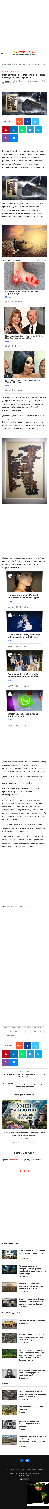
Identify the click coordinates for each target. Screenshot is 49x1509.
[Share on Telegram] (30, 129)
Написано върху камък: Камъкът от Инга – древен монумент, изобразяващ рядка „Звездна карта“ (33, 1440)
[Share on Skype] (38, 129)
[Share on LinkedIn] (14, 129)
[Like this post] (19, 121)
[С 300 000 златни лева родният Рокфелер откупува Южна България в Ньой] (9, 1373)
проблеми (32, 1032)
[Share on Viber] (6, 138)
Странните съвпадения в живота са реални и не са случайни (29, 1423)
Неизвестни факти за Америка (32, 1320)
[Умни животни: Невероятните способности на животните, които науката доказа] (24, 1114)
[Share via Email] (14, 138)
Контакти (32, 1470)
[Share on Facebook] (27, 121)
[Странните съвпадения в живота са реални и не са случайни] (9, 1424)
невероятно (19, 1032)
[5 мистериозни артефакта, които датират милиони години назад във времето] (9, 1395)
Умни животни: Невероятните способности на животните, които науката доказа (32, 1253)
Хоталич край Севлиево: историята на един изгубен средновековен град (31, 1286)
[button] (4, 1121)
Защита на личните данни (16, 1470)
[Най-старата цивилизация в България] (9, 1410)
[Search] (46, 52)
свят (41, 1032)
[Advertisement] (24, 24)
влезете (14, 1160)
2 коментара (23, 1399)
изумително (37, 1028)
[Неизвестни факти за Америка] (9, 1324)
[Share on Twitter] (35, 121)
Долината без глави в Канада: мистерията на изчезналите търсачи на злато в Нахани (31, 1301)
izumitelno (8, 81)
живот (26, 1028)
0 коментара (23, 1259)
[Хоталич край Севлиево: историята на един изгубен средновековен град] (9, 1287)
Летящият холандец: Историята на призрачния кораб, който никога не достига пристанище (32, 1270)
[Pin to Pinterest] (6, 129)
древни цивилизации (12, 1028)
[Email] (27, 1460)
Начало (5, 64)
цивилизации (9, 1036)
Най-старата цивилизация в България (31, 1407)
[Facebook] (22, 1460)
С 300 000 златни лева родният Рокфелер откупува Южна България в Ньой (32, 1372)
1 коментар (23, 1412)
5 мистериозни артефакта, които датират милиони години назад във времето (32, 1394)
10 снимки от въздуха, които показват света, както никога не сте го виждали (31, 1337)
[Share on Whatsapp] (22, 129)
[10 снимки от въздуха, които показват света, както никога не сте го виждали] (9, 1338)
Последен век (17, 906)
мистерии (7, 1032)
